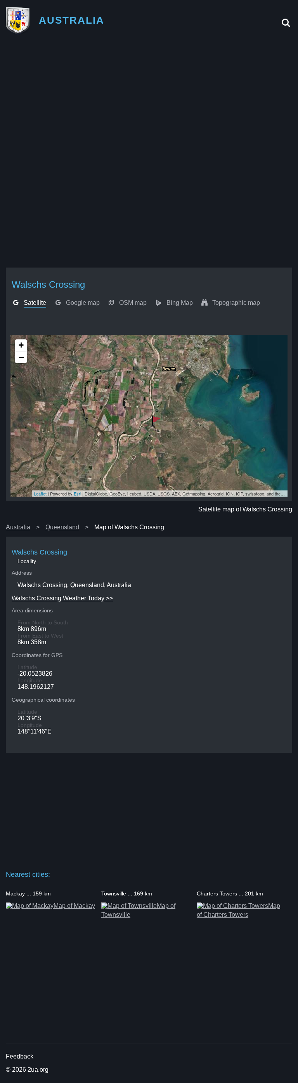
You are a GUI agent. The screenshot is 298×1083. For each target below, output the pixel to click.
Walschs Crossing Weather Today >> (62, 598)
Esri (77, 493)
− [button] (21, 357)
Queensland (62, 527)
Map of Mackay (74, 905)
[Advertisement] (149, 97)
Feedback (19, 1056)
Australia (18, 527)
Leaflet (40, 493)
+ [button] (21, 345)
